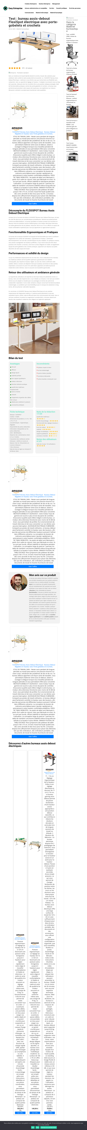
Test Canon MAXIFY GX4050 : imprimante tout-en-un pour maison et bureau (72, 147)
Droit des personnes (75, 8)
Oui (33, 1127)
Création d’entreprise (31, 4)
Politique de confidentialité (48, 1127)
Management (56, 4)
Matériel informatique (42, 12)
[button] (18, 73)
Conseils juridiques (61, 8)
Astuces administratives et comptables (36, 8)
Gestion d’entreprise (44, 4)
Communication (29, 12)
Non (37, 1127)
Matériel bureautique (56, 12)
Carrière (51, 8)
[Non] (85, 1125)
